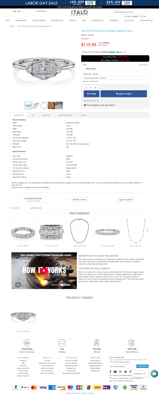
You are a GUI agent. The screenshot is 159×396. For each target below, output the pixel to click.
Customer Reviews (47, 366)
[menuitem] (8, 20)
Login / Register (132, 16)
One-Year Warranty (71, 363)
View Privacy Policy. (122, 362)
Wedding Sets (95, 371)
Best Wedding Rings (95, 363)
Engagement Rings (95, 366)
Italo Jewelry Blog (47, 371)
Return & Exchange (71, 360)
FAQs (23, 363)
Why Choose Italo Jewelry (47, 363)
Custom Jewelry (23, 373)
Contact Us (42, 11)
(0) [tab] (14, 208)
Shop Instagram (95, 360)
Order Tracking (23, 371)
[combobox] (130, 12)
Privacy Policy (71, 371)
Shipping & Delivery (71, 366)
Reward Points (71, 368)
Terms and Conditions (47, 373)
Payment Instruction (23, 376)
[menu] (79, 20)
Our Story (47, 360)
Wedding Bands (95, 368)
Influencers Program (47, 368)
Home (12, 26)
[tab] (19, 115)
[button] (17, 11)
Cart (144, 16)
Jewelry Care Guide (23, 368)
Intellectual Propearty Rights (71, 373)
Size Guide (23, 366)
